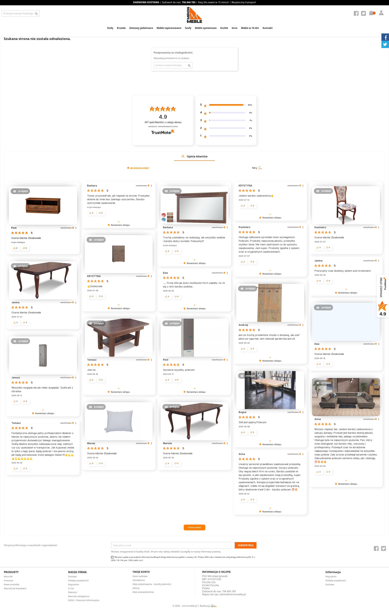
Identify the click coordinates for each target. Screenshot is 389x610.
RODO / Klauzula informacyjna (83, 600)
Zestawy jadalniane (141, 28)
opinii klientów (163, 122)
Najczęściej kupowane (15, 588)
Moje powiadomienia (143, 592)
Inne (234, 28)
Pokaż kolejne (194, 527)
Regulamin (73, 584)
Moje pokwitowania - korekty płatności (152, 584)
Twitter (364, 14)
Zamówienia (139, 580)
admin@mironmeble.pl (233, 594)
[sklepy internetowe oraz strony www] (214, 605)
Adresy (136, 588)
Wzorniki (8, 576)
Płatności (72, 592)
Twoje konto (141, 572)
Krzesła (121, 28)
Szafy (188, 28)
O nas (71, 588)
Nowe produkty (11, 584)
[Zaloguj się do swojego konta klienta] (380, 9)
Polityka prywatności (78, 580)
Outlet (224, 28)
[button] (182, 156)
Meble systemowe (206, 28)
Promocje (8, 580)
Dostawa (72, 576)
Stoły (110, 28)
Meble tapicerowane (169, 28)
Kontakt (268, 28)
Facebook (357, 14)
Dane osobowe (140, 576)
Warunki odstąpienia (78, 596)
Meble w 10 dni (250, 28)
